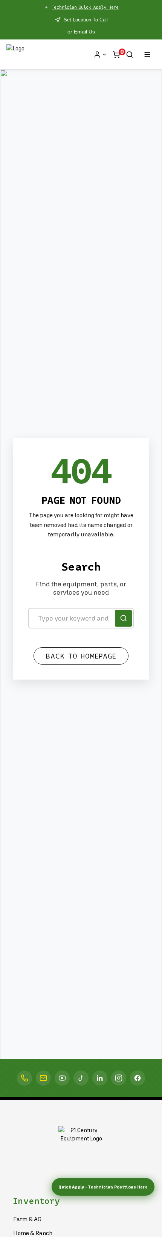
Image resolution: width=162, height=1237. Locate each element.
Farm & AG (27, 1219)
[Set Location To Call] (24, 1078)
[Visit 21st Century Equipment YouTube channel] (62, 1078)
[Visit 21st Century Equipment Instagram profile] (118, 1078)
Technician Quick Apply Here (85, 7)
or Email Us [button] (81, 32)
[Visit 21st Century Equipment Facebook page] (137, 1078)
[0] (116, 54)
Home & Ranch (32, 1232)
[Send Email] (43, 1078)
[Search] (129, 54)
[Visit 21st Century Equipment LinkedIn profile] (99, 1078)
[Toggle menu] (147, 54)
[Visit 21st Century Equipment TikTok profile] (81, 1078)
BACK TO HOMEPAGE (81, 656)
